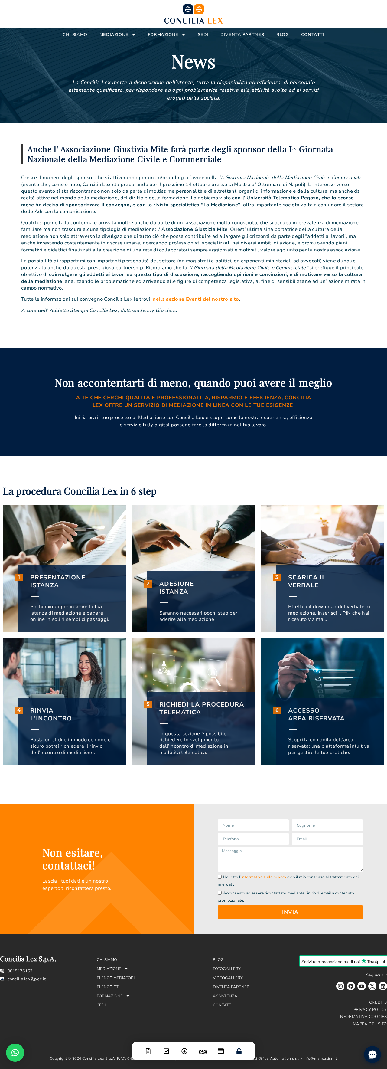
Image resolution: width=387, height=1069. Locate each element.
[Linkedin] (383, 986)
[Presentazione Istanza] (148, 1047)
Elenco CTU (109, 987)
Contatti (312, 35)
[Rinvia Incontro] (203, 1048)
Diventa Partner (242, 35)
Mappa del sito (370, 1024)
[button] (15, 1053)
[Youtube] (361, 986)
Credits (378, 1002)
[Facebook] (351, 986)
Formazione (163, 35)
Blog (282, 35)
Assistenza (225, 996)
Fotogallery (227, 969)
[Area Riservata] (239, 1047)
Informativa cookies (363, 1016)
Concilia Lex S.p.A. (28, 958)
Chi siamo (75, 35)
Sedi (203, 35)
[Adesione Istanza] (166, 1047)
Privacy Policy (370, 1009)
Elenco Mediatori (116, 978)
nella (196, 299)
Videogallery (228, 978)
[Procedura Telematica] (221, 1047)
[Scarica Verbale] (184, 1047)
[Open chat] (372, 1054)
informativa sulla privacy (263, 877)
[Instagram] (340, 986)
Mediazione (113, 35)
